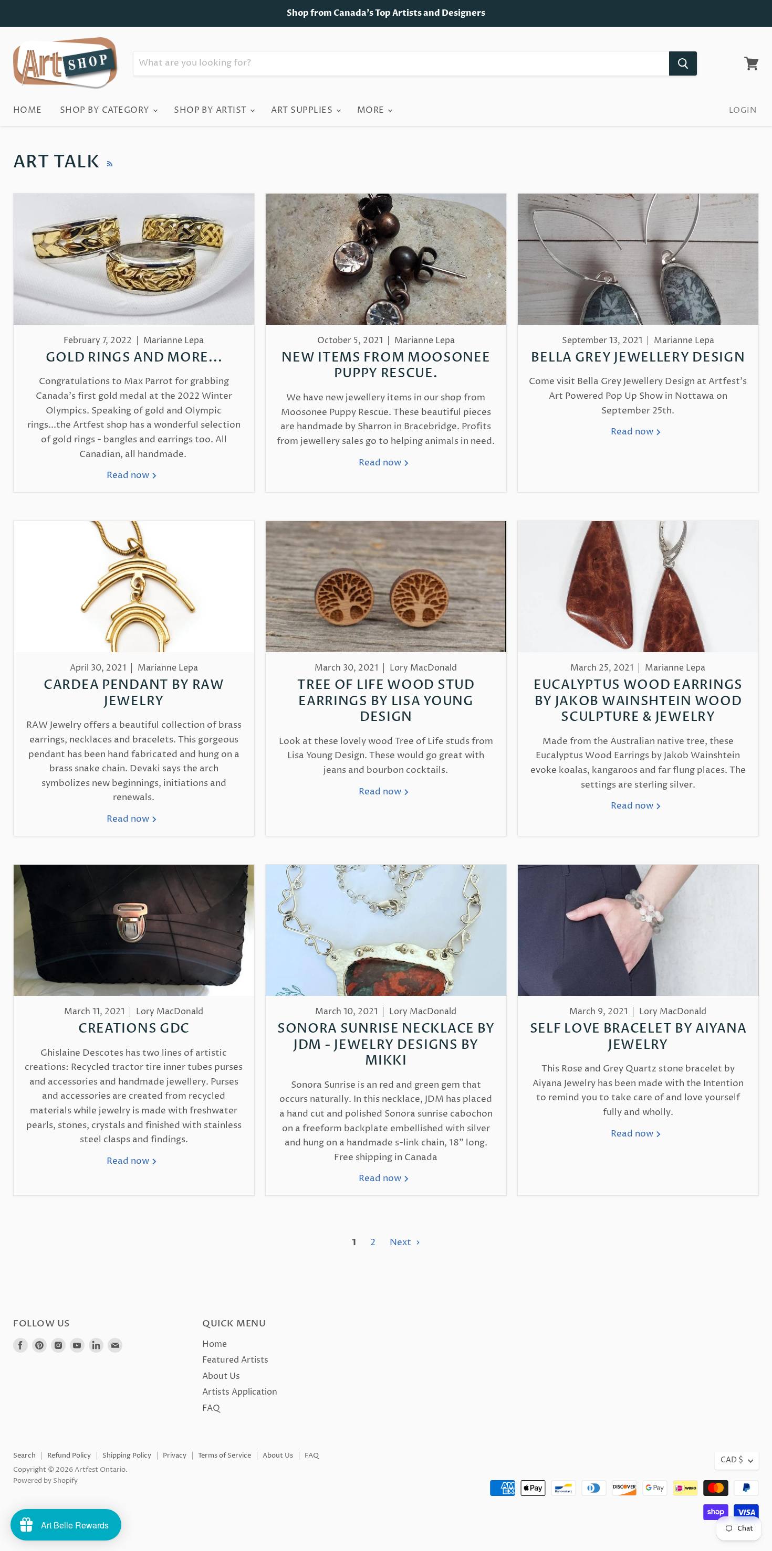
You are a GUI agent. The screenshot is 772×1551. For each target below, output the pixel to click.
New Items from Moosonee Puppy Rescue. (385, 366)
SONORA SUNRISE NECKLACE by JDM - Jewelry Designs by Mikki (386, 1045)
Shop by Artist (211, 110)
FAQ (211, 1408)
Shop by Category (106, 110)
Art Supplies (303, 110)
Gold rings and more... (134, 357)
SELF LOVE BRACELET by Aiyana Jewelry (638, 1037)
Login (742, 110)
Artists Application (239, 1392)
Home (27, 110)
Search (24, 1455)
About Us (221, 1376)
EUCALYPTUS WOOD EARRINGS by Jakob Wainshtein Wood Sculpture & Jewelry (638, 701)
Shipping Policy (126, 1455)
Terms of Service (224, 1455)
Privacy (174, 1455)
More (372, 110)
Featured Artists (235, 1360)
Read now (129, 475)
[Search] (683, 63)
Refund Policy (69, 1455)
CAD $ (732, 1460)
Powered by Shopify (45, 1480)
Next (401, 1242)
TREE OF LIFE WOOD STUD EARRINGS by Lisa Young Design (386, 701)
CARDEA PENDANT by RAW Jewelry (134, 693)
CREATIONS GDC (134, 1029)
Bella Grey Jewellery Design (638, 357)
